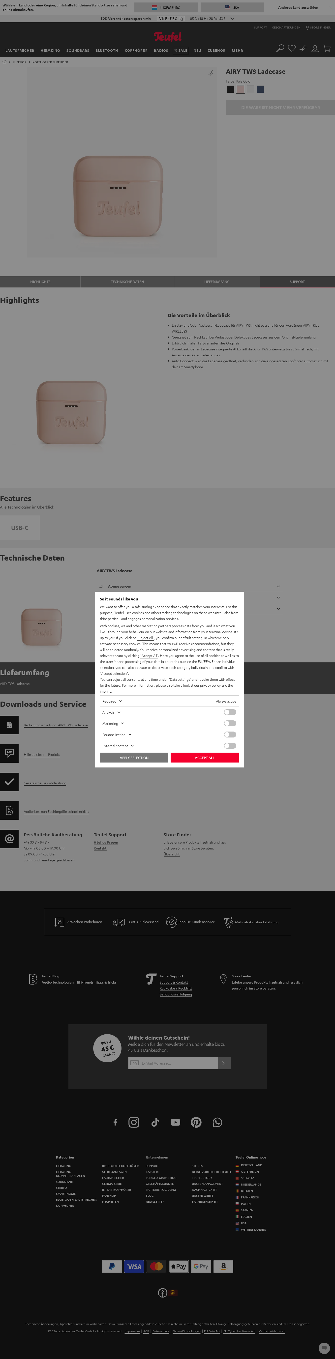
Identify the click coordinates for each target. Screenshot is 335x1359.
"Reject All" (145, 637)
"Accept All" (149, 655)
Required (109, 701)
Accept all (204, 757)
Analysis (108, 712)
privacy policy (210, 685)
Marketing (110, 723)
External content (115, 745)
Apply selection (134, 757)
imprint (105, 691)
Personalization (113, 734)
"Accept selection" (114, 673)
